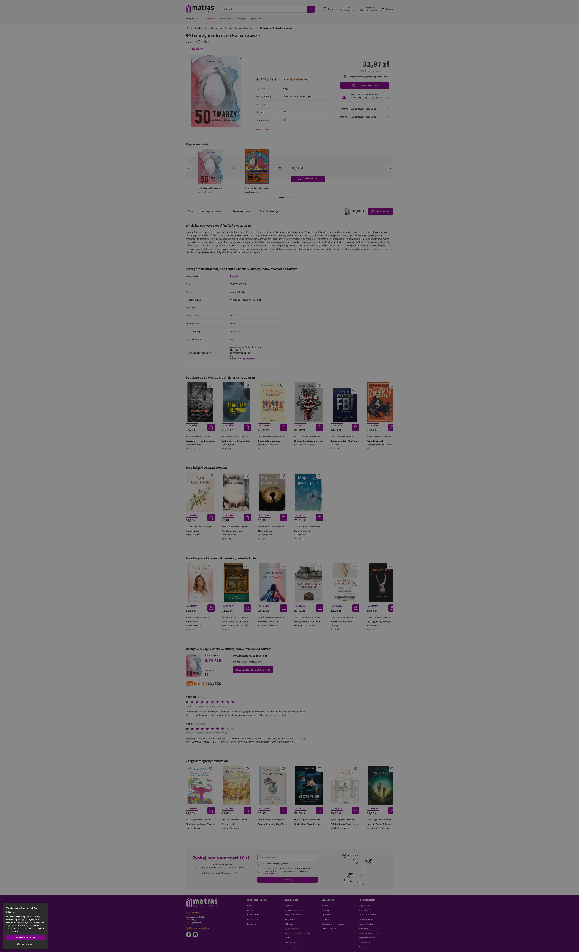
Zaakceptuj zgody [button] (25, 937)
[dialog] (25, 926)
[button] (25, 944)
